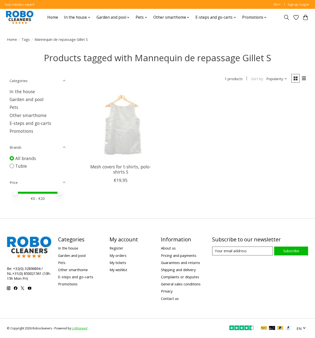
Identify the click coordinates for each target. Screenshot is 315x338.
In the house (22, 91)
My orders (118, 255)
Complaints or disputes (180, 276)
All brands (25, 158)
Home (52, 17)
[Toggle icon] (286, 17)
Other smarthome (28, 115)
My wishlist (118, 269)
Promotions (21, 131)
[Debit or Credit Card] (272, 328)
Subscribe (291, 250)
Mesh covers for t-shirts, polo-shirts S (120, 169)
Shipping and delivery (178, 269)
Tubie (21, 166)
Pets (14, 107)
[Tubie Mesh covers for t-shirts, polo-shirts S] (121, 125)
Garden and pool (27, 99)
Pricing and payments (178, 255)
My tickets (118, 262)
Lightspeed (79, 328)
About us (168, 248)
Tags (25, 39)
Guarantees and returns (180, 262)
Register (116, 248)
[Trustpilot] (241, 328)
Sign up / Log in (298, 4)
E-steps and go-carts (30, 123)
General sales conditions (181, 283)
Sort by (257, 78)
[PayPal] (264, 328)
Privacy (167, 291)
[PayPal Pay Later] (280, 328)
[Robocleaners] (19, 17)
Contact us (170, 298)
